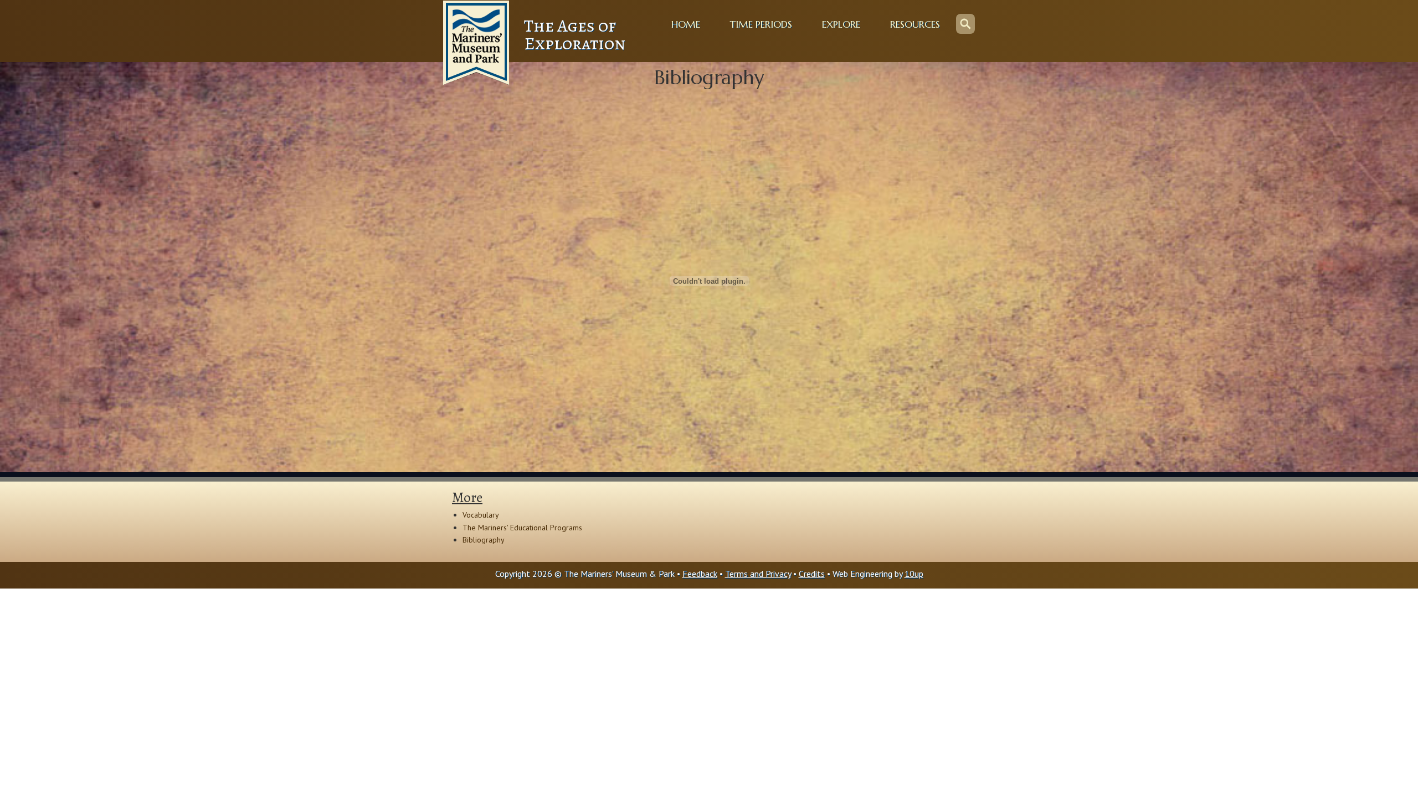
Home (685, 24)
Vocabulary (481, 515)
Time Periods (761, 24)
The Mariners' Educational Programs (522, 528)
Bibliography (484, 540)
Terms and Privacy (758, 573)
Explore (841, 24)
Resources (915, 24)
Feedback (699, 573)
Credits (812, 573)
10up (914, 573)
